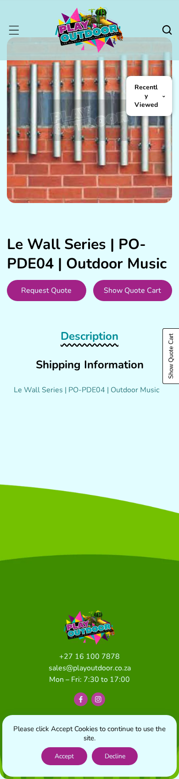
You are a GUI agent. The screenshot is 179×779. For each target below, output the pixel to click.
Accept (64, 756)
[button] (14, 30)
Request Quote (46, 290)
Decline (115, 756)
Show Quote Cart (132, 290)
